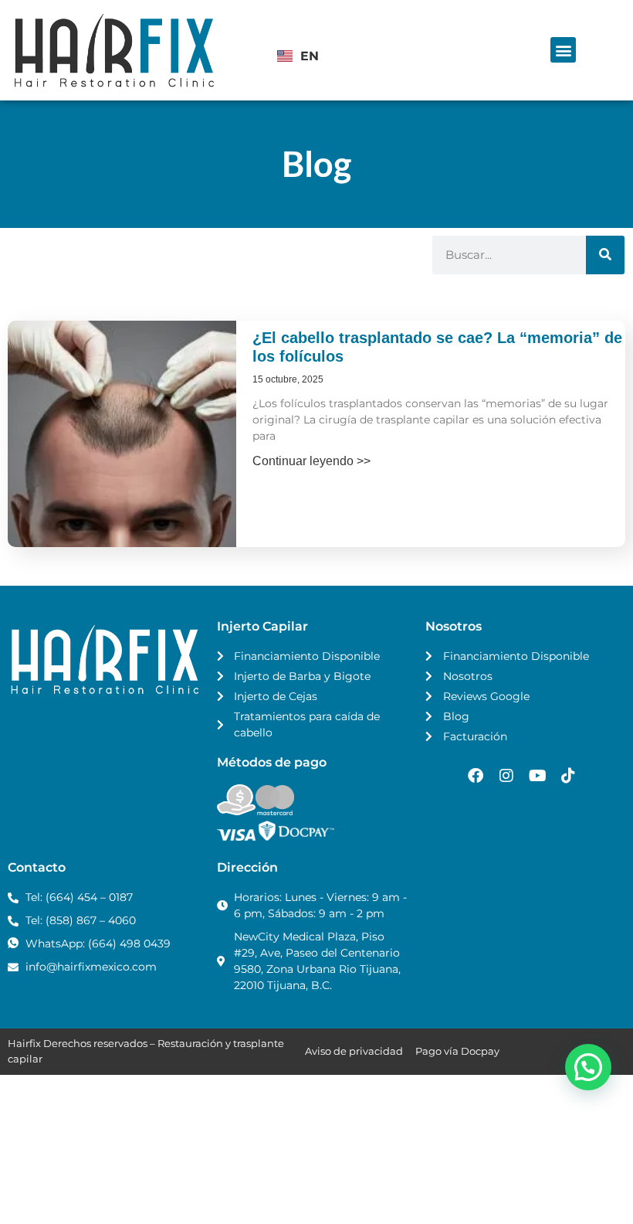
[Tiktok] (568, 775)
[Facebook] (475, 775)
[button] (563, 50)
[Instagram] (506, 775)
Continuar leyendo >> (311, 461)
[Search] (605, 255)
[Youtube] (537, 775)
